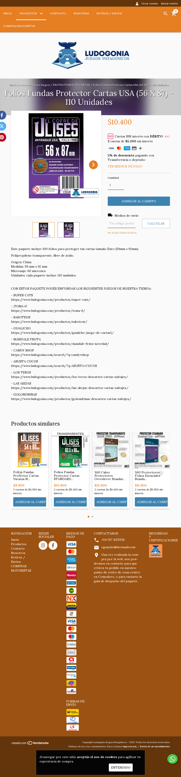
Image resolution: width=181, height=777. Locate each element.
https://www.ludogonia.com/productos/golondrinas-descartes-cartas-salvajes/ (71, 399)
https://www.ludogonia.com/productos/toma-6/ (48, 311)
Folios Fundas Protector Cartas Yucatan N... (26, 476)
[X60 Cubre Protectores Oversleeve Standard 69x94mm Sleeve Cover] (111, 450)
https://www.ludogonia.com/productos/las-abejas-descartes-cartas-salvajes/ (69, 388)
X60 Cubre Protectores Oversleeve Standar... (109, 476)
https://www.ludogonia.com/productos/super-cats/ (50, 300)
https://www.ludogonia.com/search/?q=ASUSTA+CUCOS (54, 366)
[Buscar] (165, 13)
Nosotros (81, 13)
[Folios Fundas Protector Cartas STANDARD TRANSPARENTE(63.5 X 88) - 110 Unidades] (70, 450)
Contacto (58, 13)
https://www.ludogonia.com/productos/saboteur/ (49, 322)
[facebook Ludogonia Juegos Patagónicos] (53, 545)
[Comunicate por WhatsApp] (172, 759)
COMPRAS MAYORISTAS (19, 26)
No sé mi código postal (122, 232)
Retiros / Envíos (109, 13)
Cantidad (113, 177)
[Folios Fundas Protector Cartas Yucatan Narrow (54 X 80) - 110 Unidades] (29, 450)
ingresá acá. (130, 746)
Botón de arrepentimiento (155, 746)
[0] (174, 15)
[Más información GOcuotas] (167, 136)
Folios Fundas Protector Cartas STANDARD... (66, 476)
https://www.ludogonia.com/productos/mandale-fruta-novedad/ (60, 344)
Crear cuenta (149, 3)
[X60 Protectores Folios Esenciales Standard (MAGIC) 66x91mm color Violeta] (151, 450)
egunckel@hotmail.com (118, 547)
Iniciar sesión (169, 3)
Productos (28, 13)
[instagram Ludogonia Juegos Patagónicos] (43, 545)
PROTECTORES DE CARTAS (71, 84)
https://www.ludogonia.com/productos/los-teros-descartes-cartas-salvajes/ (69, 377)
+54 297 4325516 (113, 540)
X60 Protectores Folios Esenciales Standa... (147, 476)
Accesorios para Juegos (34, 84)
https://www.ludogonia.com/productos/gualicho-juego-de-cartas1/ (62, 333)
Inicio (7, 13)
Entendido (120, 767)
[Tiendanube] (30, 744)
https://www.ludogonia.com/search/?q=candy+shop (50, 355)
